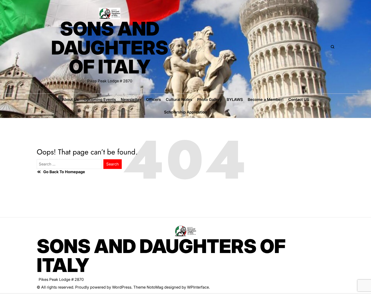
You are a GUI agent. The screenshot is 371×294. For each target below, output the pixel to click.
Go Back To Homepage (64, 172)
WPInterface (198, 287)
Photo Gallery (209, 99)
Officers (153, 99)
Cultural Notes (179, 99)
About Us (70, 99)
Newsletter (131, 99)
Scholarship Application (185, 112)
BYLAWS (235, 99)
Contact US (298, 99)
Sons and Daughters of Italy (109, 47)
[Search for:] (69, 164)
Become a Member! (265, 99)
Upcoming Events (100, 99)
